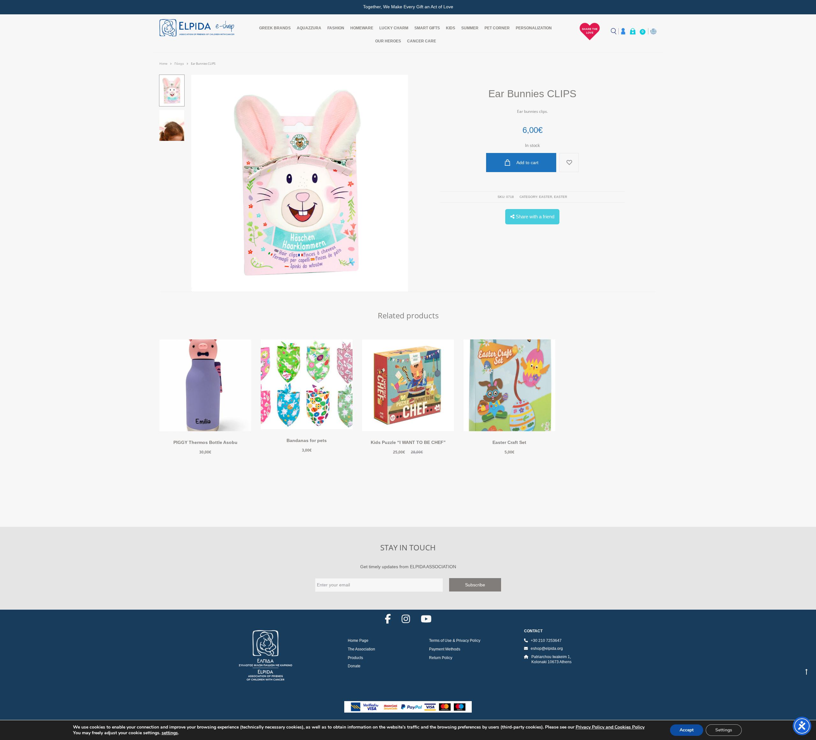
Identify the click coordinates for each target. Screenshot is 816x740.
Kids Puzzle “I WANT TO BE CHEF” (408, 442)
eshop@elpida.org (547, 648)
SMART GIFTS (427, 28)
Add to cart (526, 162)
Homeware (361, 28)
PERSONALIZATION (534, 28)
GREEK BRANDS (275, 28)
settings (170, 733)
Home (163, 64)
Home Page (358, 640)
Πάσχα (179, 64)
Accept (687, 730)
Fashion (335, 28)
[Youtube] (426, 619)
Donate (354, 666)
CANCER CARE (421, 41)
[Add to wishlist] (569, 162)
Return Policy (440, 658)
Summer (469, 28)
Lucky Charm (393, 28)
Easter (545, 197)
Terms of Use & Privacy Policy (454, 640)
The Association (361, 649)
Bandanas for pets (307, 440)
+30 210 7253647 (546, 640)
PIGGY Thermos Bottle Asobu (205, 442)
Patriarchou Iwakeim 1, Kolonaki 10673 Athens (551, 659)
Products (355, 658)
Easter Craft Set (509, 442)
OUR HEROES (388, 41)
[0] (633, 31)
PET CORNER (497, 28)
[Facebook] (388, 619)
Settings (723, 730)
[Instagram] (406, 619)
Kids (450, 28)
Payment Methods (444, 649)
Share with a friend (534, 216)
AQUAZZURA (309, 28)
